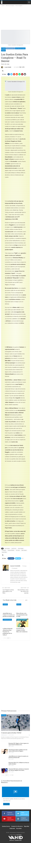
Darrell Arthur (14, 548)
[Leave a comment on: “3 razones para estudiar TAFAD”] (29, 735)
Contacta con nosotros (17, 826)
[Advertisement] (14, 17)
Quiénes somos (6, 826)
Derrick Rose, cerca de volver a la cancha (23, 591)
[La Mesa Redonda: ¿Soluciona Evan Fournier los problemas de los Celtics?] (9, 623)
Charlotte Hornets (21, 619)
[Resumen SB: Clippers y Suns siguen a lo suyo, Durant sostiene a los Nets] (4, 745)
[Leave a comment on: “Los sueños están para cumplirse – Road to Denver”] (2, 71)
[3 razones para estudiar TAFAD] (15, 722)
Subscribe (6, 804)
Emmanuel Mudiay (11, 550)
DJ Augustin (4, 550)
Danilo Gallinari (7, 548)
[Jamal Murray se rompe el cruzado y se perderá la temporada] (9, 607)
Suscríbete (19, 828)
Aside (4, 48)
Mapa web (26, 826)
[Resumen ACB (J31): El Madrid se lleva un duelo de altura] (4, 764)
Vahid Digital (18, 834)
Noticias (4, 715)
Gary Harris (18, 550)
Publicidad (12, 828)
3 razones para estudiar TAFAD (11, 733)
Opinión (3, 50)
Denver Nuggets (10, 48)
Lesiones (5, 604)
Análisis (19, 604)
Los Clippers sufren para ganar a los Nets (8, 591)
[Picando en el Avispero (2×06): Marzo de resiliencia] (22, 623)
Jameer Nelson (4, 552)
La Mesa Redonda (7, 619)
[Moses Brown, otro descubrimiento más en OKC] (22, 607)
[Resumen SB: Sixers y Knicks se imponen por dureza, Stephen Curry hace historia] (4, 770)
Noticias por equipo (20, 48)
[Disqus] (15, 685)
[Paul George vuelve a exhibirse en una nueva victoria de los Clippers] (4, 751)
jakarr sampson (24, 550)
